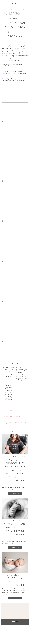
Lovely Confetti (22, 620)
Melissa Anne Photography (14, 11)
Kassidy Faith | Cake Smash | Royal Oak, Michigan (8, 374)
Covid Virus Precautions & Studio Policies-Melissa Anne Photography (21, 377)
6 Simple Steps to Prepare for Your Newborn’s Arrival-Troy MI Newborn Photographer (15, 528)
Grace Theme (14, 620)
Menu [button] (16, 3)
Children (9, 405)
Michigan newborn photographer (15, 410)
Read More (14, 493)
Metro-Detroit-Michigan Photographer (15, 409)
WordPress (15, 623)
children (23, 408)
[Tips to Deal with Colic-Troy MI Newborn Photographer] (15, 572)
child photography (15, 408)
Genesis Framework (22, 622)
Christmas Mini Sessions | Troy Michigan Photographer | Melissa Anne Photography (8, 396)
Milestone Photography (18, 405)
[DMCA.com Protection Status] (15, 621)
